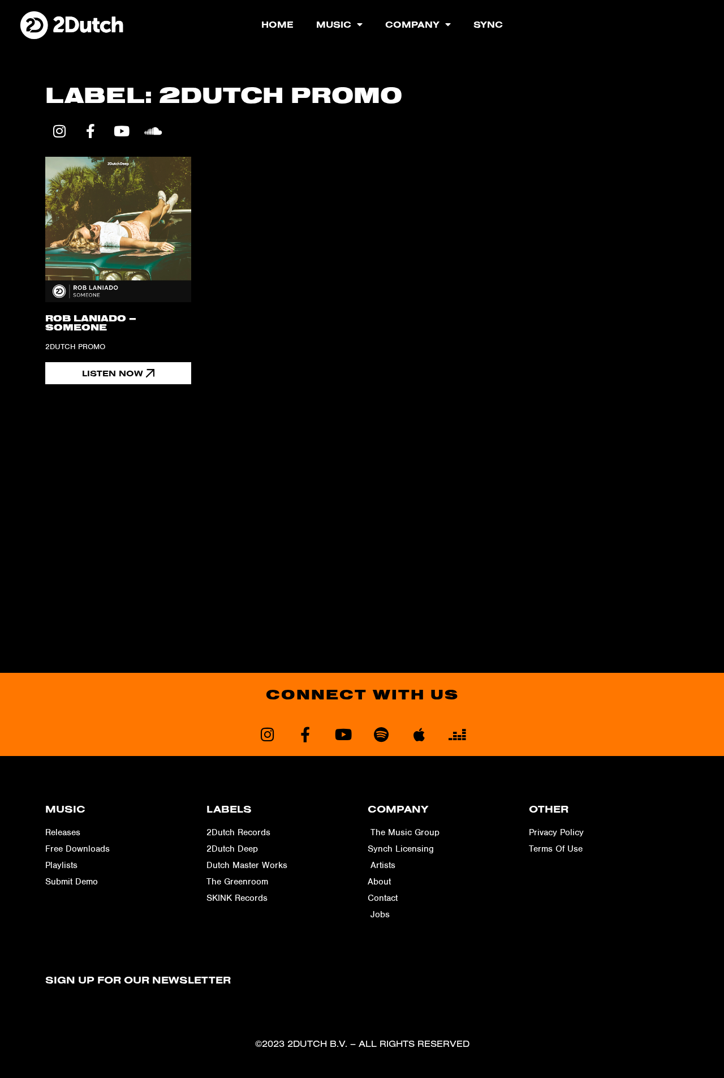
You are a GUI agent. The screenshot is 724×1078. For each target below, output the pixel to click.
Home (277, 24)
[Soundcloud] (153, 131)
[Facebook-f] (90, 131)
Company (412, 24)
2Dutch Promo (75, 346)
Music (333, 24)
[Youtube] (121, 131)
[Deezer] (456, 734)
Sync (488, 24)
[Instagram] (59, 131)
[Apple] (418, 734)
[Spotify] (381, 734)
